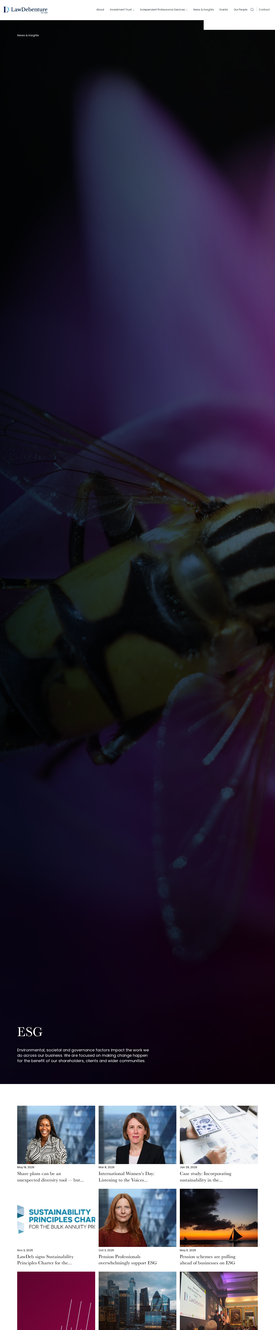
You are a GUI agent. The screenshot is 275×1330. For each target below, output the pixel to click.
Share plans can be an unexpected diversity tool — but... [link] (50, 1177)
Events (224, 9)
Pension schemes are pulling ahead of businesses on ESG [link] (207, 1260)
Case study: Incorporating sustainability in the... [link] (205, 1177)
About (100, 9)
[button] (252, 9)
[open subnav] (133, 10)
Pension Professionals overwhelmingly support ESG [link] (128, 1260)
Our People (240, 9)
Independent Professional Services (162, 9)
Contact (264, 9)
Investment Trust (121, 9)
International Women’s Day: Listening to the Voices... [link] (126, 1177)
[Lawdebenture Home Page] (25, 10)
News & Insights (203, 9)
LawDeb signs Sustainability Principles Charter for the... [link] (45, 1260)
